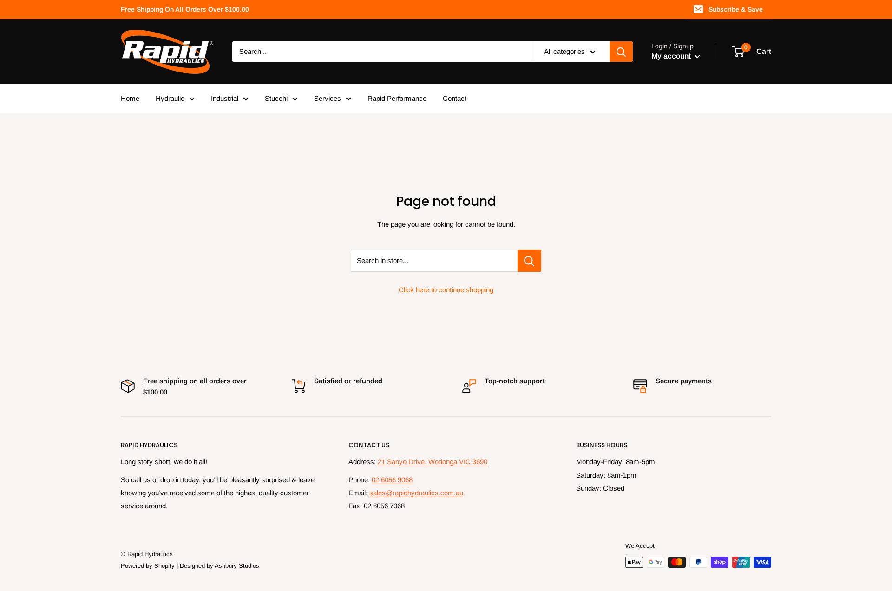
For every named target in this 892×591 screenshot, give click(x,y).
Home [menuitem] (130, 98)
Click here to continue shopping (446, 290)
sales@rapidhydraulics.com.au (416, 493)
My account (672, 56)
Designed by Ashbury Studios (219, 565)
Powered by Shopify (148, 565)
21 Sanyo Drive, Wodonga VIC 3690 (432, 462)
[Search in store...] (529, 261)
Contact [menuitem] (454, 98)
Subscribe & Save (735, 9)
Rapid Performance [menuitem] (396, 98)
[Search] (621, 51)
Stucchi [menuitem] (276, 98)
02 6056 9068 (392, 480)
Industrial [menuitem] (224, 98)
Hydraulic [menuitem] (170, 98)
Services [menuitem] (327, 98)
